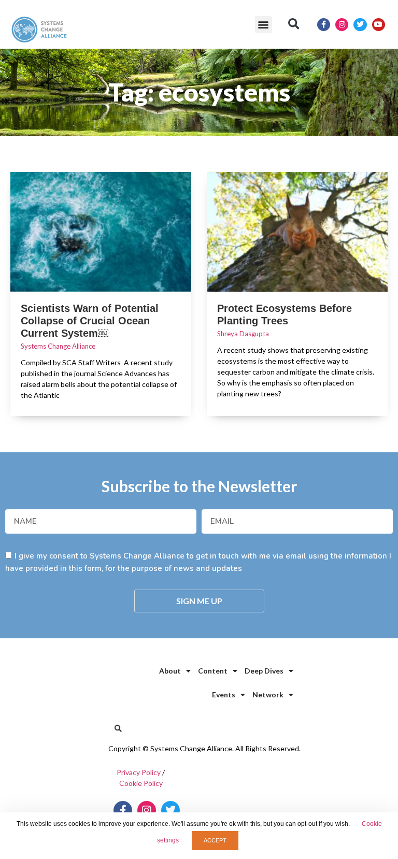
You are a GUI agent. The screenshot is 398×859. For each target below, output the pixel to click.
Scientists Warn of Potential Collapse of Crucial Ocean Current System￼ (90, 321)
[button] (263, 24)
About (170, 670)
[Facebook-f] (323, 24)
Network (267, 694)
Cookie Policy (141, 783)
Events (223, 694)
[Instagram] (341, 24)
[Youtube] (378, 24)
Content (213, 670)
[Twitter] (359, 24)
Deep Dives (264, 670)
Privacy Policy (139, 772)
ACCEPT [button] (215, 840)
